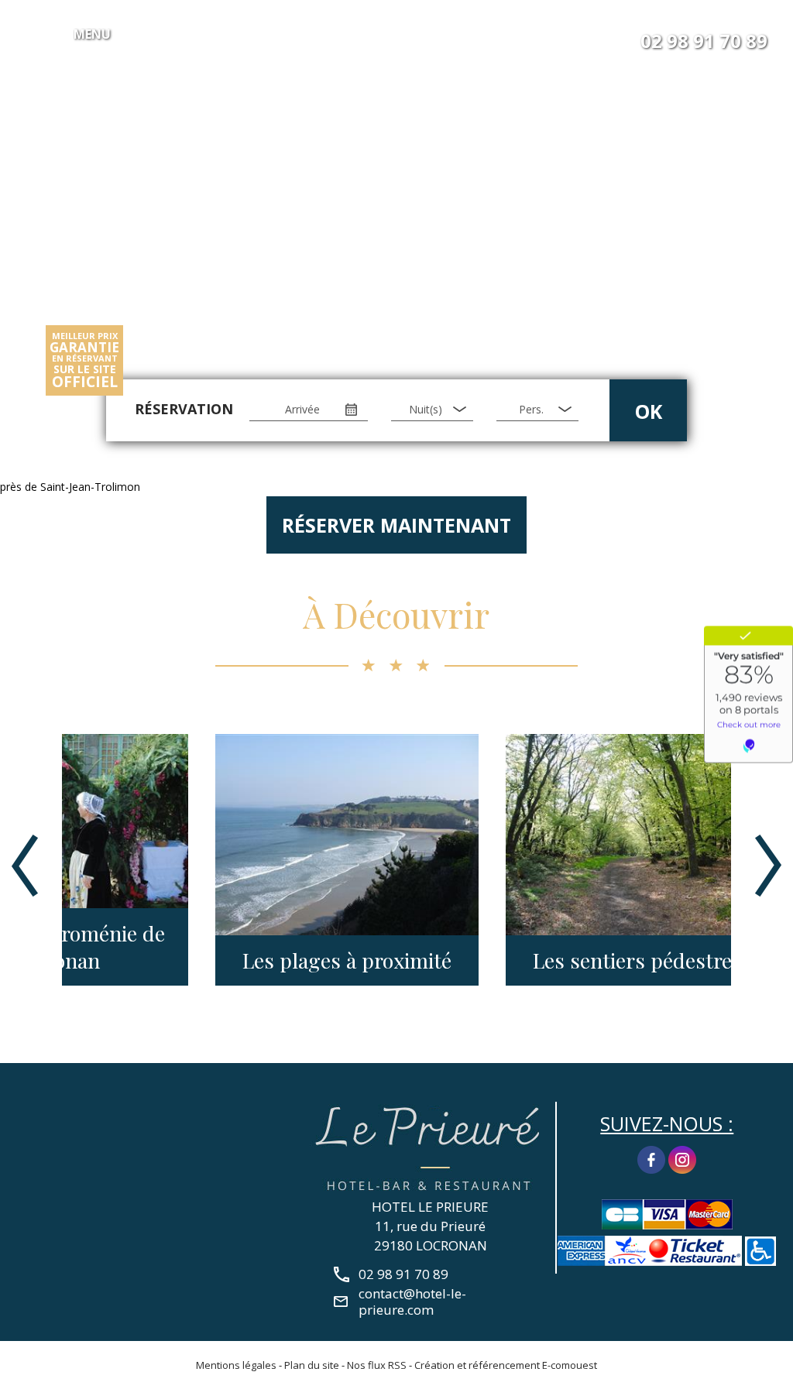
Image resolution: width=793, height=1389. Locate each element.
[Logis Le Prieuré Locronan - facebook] (651, 1158)
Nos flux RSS (377, 1365)
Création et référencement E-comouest (505, 1365)
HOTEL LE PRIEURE (430, 1207)
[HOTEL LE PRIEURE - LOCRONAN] (430, 1146)
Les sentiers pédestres (487, 960)
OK (648, 411)
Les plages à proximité (196, 960)
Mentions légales (236, 1365)
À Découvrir (396, 614)
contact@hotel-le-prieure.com (412, 1301)
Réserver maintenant (396, 525)
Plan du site (311, 1365)
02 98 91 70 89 (703, 41)
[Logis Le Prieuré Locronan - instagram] (682, 1158)
